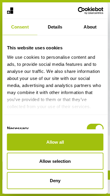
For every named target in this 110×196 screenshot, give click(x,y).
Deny (55, 180)
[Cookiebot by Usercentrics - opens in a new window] (78, 10)
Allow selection (55, 161)
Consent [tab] (20, 26)
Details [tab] (55, 26)
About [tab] (90, 26)
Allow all (55, 141)
